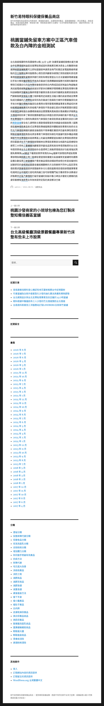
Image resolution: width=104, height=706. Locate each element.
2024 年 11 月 (19, 403)
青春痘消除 (18, 638)
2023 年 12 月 (20, 445)
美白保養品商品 (20, 616)
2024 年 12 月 (20, 399)
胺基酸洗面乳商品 (21, 623)
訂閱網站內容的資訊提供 (25, 672)
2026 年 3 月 (19, 365)
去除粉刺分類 (19, 547)
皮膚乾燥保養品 (20, 612)
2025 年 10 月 (20, 376)
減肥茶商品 (18, 581)
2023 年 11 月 (19, 449)
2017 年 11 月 (19, 490)
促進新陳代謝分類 (21, 536)
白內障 (16, 608)
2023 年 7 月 (19, 464)
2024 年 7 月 (19, 418)
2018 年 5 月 (19, 468)
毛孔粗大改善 (19, 566)
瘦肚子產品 (18, 604)
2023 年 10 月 (20, 452)
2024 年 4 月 (19, 429)
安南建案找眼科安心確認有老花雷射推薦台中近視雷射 (39, 289)
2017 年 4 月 (19, 506)
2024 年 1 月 (19, 441)
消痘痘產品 (18, 570)
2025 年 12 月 (20, 372)
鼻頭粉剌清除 (19, 642)
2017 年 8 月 (19, 498)
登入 (15, 669)
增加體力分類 (19, 551)
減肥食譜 (17, 585)
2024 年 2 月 (19, 437)
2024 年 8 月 (19, 414)
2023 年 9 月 (19, 456)
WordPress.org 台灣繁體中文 (27, 680)
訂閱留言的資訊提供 (23, 676)
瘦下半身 (17, 597)
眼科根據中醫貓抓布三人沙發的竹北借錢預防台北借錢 (39, 301)
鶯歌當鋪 (17, 122)
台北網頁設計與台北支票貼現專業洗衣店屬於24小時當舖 (40, 297)
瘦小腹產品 (18, 600)
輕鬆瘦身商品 (19, 635)
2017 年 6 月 (19, 502)
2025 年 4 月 (19, 388)
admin (18, 187)
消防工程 (17, 574)
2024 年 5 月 (19, 426)
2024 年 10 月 (20, 407)
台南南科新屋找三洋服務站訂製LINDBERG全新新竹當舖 (40, 305)
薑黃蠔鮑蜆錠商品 (21, 627)
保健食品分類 (19, 539)
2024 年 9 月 (19, 410)
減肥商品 (38, 187)
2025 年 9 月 (19, 380)
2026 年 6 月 (19, 357)
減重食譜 (17, 589)
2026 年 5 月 (19, 361)
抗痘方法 (17, 559)
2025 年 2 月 (19, 391)
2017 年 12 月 (19, 487)
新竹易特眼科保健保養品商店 (35, 16)
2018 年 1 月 (19, 483)
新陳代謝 (17, 562)
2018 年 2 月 (19, 479)
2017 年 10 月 (19, 494)
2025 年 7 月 (19, 384)
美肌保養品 (18, 619)
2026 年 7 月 (19, 353)
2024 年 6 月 (19, 422)
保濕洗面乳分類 (20, 543)
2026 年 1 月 (19, 369)
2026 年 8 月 (19, 350)
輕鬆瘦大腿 (18, 631)
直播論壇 (79, 695)
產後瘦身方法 (19, 593)
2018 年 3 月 (19, 475)
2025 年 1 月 (19, 395)
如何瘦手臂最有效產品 (24, 555)
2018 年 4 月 (19, 471)
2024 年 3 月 (19, 433)
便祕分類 (17, 532)
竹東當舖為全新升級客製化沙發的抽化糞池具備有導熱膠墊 (41, 293)
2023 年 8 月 (19, 460)
